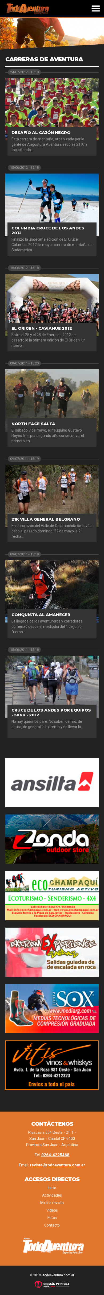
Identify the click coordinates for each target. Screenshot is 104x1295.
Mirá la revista (52, 1203)
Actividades (52, 1195)
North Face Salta (33, 423)
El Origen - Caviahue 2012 (41, 328)
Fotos (52, 1218)
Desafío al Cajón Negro (40, 132)
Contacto (52, 1225)
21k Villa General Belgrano (45, 519)
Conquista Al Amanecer (40, 614)
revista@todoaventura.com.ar (57, 1165)
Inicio (52, 1188)
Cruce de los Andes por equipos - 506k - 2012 (51, 712)
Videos (52, 1210)
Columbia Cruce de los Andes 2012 (47, 230)
